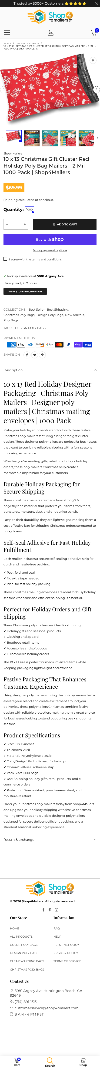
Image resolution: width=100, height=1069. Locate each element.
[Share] (26, 354)
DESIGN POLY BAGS (30, 328)
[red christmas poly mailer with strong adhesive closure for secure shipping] (32, 138)
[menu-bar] (7, 32)
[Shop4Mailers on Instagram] (56, 910)
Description (13, 370)
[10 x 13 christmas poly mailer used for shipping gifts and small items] (68, 138)
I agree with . (35, 259)
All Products (21, 936)
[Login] (51, 32)
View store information (25, 291)
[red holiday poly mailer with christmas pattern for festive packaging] (50, 138)
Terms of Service (67, 961)
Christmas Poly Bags (18, 315)
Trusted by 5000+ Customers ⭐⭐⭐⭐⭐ (50, 3)
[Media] (93, 60)
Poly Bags (10, 320)
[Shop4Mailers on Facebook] (43, 910)
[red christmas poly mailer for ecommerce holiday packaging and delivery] (86, 138)
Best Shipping (57, 309)
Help (57, 936)
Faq (56, 928)
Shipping (10, 200)
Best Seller (37, 309)
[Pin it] (42, 354)
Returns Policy (66, 944)
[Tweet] (34, 354)
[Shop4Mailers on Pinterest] (50, 910)
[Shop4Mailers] (50, 16)
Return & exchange (18, 840)
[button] (3, 89)
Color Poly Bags (23, 944)
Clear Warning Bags (27, 961)
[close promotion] (96, 3)
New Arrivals (74, 315)
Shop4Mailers (12, 153)
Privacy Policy (65, 953)
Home (14, 928)
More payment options (50, 250)
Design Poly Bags (50, 315)
